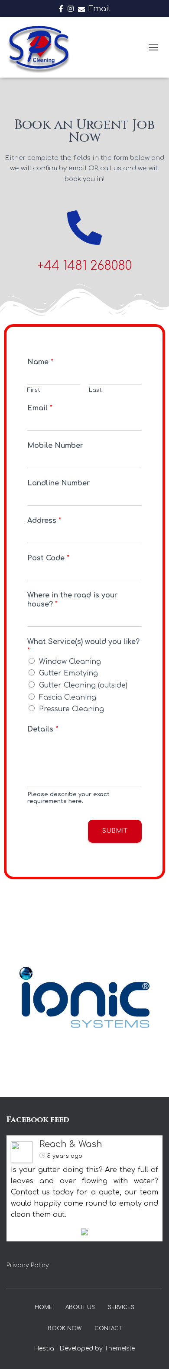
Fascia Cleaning (67, 697)
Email (99, 8)
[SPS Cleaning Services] (41, 47)
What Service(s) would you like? (83, 646)
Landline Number (58, 483)
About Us (80, 1307)
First (33, 390)
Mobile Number (55, 446)
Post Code (48, 558)
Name (40, 362)
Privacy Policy (27, 1265)
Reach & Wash (70, 1144)
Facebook (61, 10)
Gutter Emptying (68, 673)
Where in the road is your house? (72, 599)
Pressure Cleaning (71, 709)
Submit (114, 831)
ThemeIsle (119, 1348)
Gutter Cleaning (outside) (83, 685)
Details (42, 729)
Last (95, 390)
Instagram (71, 10)
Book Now (64, 1328)
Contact (108, 1328)
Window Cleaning (70, 662)
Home (43, 1307)
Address (44, 521)
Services (121, 1307)
